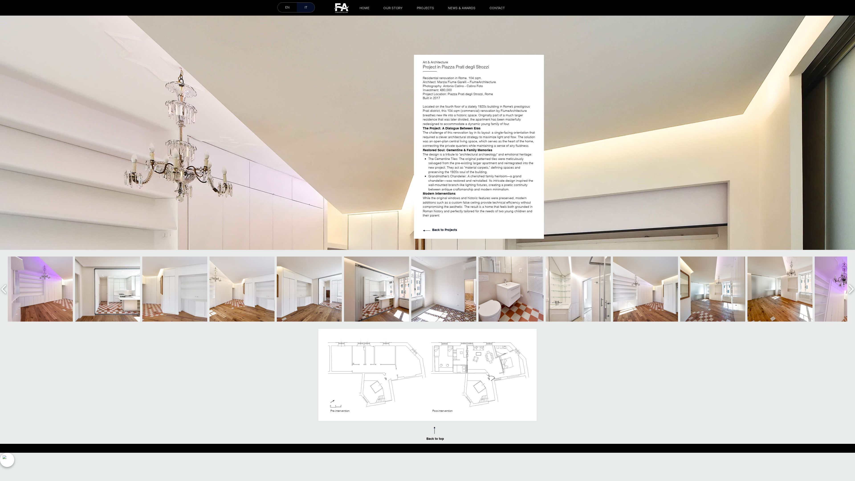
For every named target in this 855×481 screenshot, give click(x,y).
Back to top (435, 438)
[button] (40, 289)
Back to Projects (445, 230)
